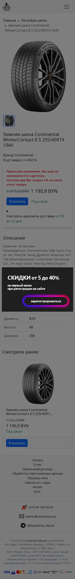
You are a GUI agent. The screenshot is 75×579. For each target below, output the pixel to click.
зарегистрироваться (46, 301)
